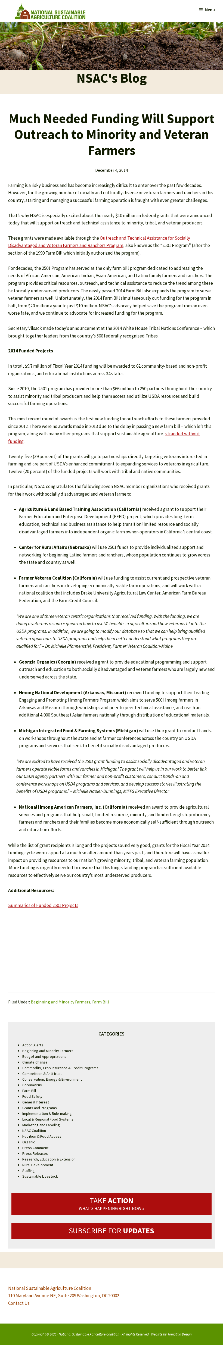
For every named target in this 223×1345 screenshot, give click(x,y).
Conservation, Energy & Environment (52, 1079)
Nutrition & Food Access (41, 1136)
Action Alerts (32, 1045)
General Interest (35, 1102)
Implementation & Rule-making (47, 1113)
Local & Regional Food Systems (47, 1119)
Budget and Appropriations (44, 1056)
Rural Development (37, 1164)
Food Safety (32, 1096)
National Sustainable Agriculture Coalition (89, 1334)
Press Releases (35, 1153)
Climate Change (35, 1062)
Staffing (28, 1170)
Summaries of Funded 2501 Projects (43, 905)
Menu (210, 9)
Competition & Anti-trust (42, 1073)
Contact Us (19, 1303)
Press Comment (35, 1147)
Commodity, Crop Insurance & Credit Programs (60, 1067)
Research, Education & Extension (49, 1159)
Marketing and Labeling (41, 1124)
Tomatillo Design (180, 1334)
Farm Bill (100, 1002)
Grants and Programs (39, 1107)
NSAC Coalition (34, 1130)
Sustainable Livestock (40, 1176)
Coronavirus (32, 1085)
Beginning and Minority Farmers (60, 1002)
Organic (28, 1142)
